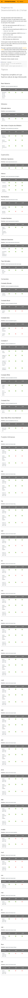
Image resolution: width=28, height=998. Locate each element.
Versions (21, 1)
